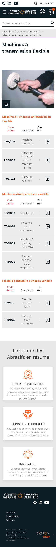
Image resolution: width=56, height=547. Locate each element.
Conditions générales (16, 532)
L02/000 (9, 160)
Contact (10, 520)
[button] (5, 12)
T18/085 (9, 226)
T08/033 (9, 178)
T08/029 (9, 141)
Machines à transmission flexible (22, 31)
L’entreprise (12, 516)
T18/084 (9, 261)
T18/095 (9, 243)
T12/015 (9, 303)
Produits (10, 512)
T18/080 (9, 213)
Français (44, 3)
